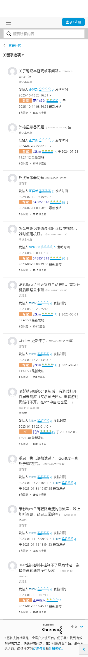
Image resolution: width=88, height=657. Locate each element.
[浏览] (7, 22)
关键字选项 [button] (12, 55)
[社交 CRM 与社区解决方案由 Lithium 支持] (52, 628)
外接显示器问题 (43, 127)
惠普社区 (15, 46)
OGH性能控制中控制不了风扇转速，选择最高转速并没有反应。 (49, 570)
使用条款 (39, 649)
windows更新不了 (44, 340)
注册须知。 (57, 649)
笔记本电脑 (25, 82)
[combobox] (44, 33)
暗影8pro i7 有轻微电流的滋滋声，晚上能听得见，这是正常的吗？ (49, 514)
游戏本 (23, 183)
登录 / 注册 (73, 22)
